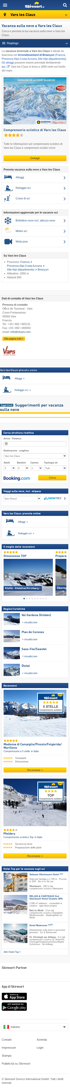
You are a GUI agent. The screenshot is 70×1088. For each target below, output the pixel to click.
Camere (34, 462)
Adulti (7, 462)
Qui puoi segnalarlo (33, 369)
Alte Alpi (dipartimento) (51, 58)
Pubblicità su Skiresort (16, 1063)
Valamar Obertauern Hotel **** (46, 874)
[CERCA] (65, 5)
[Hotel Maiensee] (10, 933)
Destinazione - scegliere (16, 450)
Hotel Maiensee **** (40, 925)
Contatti (7, 1039)
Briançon (43, 269)
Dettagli (35, 158)
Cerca (52, 477)
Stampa (6, 1055)
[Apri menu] (5, 5)
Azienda (42, 1039)
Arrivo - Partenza (12, 438)
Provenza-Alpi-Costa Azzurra (19, 58)
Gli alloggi (8, 62)
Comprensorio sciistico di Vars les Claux (35, 130)
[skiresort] (35, 5)
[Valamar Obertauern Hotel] (10, 882)
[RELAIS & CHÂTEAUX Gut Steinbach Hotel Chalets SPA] (10, 904)
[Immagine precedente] (6, 575)
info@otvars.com (20, 331)
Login (40, 1047)
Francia (60, 54)
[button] (17, 478)
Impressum (9, 1047)
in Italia (35, 751)
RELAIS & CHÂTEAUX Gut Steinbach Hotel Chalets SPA (46, 897)
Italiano (15, 1027)
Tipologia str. (51, 462)
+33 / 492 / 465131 (19, 324)
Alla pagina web (12, 338)
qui (3, 66)
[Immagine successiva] (64, 575)
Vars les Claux (22, 15)
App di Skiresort (13, 986)
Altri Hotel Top (11, 951)
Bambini (21, 462)
